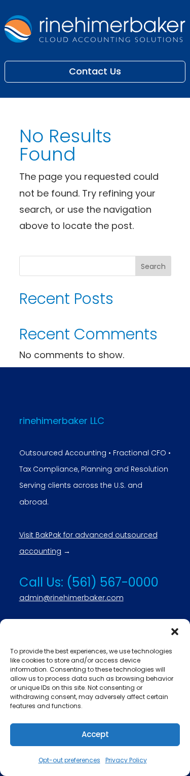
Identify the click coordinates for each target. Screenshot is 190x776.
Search (153, 266)
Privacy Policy (126, 760)
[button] (175, 632)
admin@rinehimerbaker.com (71, 598)
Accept (95, 734)
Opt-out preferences (69, 760)
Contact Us (95, 71)
